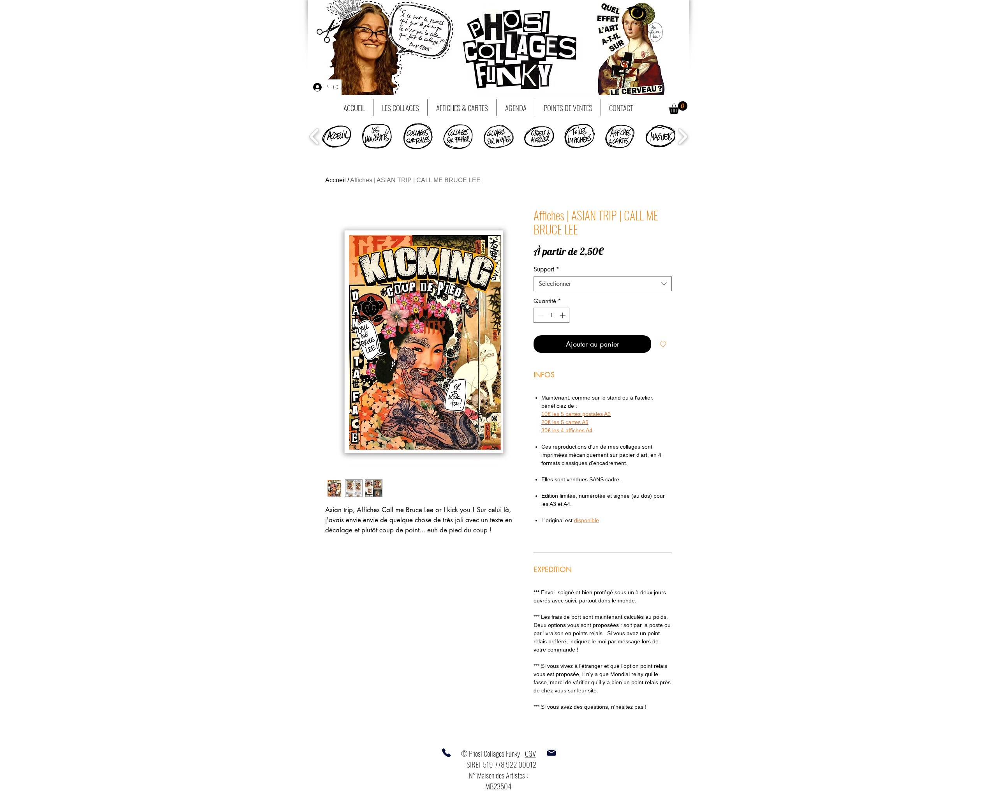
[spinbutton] (551, 315)
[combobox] (603, 283)
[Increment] (563, 315)
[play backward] (314, 136)
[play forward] (682, 136)
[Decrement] (540, 315)
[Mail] (551, 753)
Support (546, 269)
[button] (678, 107)
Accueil (335, 180)
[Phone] (446, 753)
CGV (530, 753)
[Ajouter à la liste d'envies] (663, 344)
